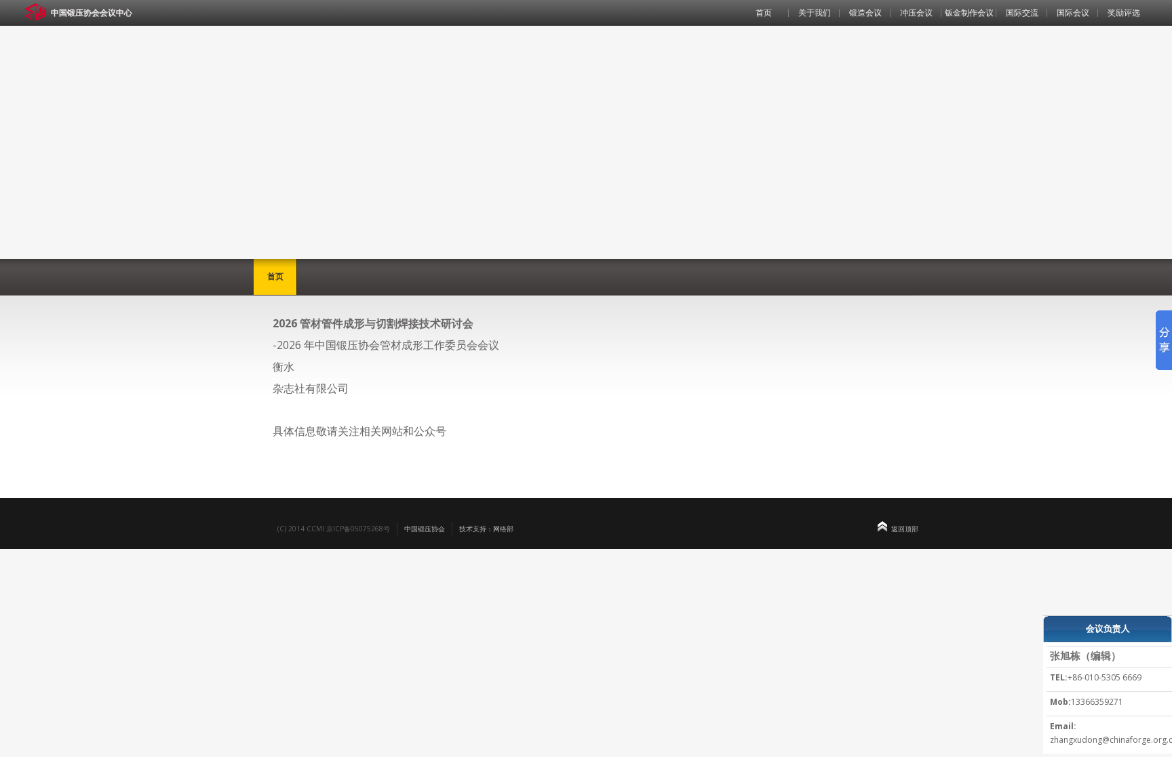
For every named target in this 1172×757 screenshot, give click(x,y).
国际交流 (1022, 12)
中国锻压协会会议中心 (91, 12)
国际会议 (1073, 12)
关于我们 (814, 12)
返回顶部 (904, 528)
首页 (764, 12)
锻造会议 (865, 12)
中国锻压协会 (424, 528)
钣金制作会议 (969, 12)
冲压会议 (916, 12)
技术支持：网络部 (486, 528)
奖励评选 (1124, 12)
